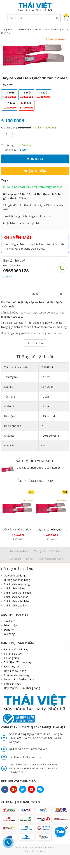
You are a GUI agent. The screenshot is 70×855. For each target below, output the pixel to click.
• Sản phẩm (14, 558)
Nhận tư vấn (35, 171)
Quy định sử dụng (14, 575)
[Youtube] (31, 789)
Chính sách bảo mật (16, 597)
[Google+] (13, 789)
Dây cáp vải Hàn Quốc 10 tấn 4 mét (18, 529)
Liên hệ (7, 277)
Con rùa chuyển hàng (16, 675)
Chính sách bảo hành (16, 605)
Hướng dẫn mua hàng (17, 579)
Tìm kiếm (9, 621)
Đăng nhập (10, 625)
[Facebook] (4, 789)
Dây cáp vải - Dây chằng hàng (22, 688)
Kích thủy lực (11, 666)
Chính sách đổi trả (15, 588)
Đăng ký (9, 629)
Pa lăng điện (11, 658)
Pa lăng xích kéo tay (16, 649)
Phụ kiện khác (12, 683)
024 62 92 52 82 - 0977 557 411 (28, 749)
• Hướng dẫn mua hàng (50, 558)
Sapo (42, 851)
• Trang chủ (39, 551)
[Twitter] (22, 789)
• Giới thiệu (55, 551)
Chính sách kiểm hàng (17, 601)
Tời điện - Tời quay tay (17, 662)
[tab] (35, 293)
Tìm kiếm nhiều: (19, 551)
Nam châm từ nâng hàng (19, 679)
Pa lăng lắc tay (13, 653)
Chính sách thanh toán (17, 592)
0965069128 (16, 271)
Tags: (5, 180)
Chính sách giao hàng (17, 584)
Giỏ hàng (9, 634)
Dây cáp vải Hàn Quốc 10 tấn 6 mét (51, 529)
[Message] (40, 789)
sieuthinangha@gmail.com (25, 757)
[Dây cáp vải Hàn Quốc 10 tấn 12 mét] (8, 469)
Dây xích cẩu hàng (15, 670)
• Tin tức (28, 558)
